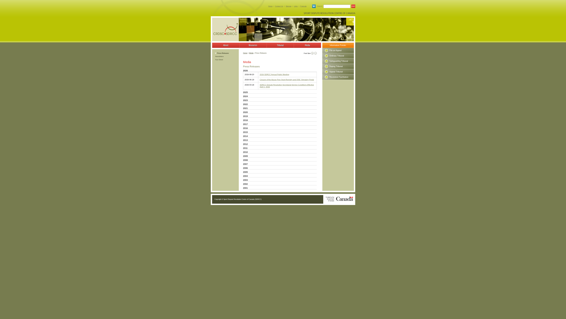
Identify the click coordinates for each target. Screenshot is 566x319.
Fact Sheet (219, 60)
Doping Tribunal (336, 66)
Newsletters (219, 56)
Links (296, 6)
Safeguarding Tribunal (338, 61)
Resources (253, 45)
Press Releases (223, 53)
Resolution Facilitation (338, 77)
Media (307, 45)
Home (270, 6)
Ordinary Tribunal (336, 56)
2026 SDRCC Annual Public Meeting (274, 75)
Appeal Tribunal (336, 72)
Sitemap (288, 6)
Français (303, 6)
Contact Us (279, 6)
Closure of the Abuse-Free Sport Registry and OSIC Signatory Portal (287, 80)
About (225, 45)
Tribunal (280, 45)
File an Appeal (335, 50)
